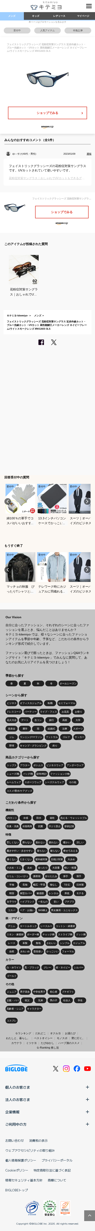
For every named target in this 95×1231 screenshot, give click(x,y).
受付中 (17, 30)
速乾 (52, 818)
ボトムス (38, 765)
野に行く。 (78, 1038)
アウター (25, 765)
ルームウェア (14, 782)
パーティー (31, 711)
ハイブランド (27, 901)
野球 (11, 745)
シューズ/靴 (13, 773)
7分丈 (67, 884)
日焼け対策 (57, 859)
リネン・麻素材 (15, 934)
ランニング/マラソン (31, 737)
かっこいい (52, 951)
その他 (72, 782)
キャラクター (34, 1008)
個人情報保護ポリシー (20, 1160)
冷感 (25, 818)
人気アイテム (47, 30)
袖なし (53, 884)
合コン (38, 720)
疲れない (54, 842)
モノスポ (62, 1038)
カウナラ (16, 1043)
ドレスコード (14, 711)
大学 (78, 720)
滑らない (27, 842)
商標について (57, 1180)
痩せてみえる (70, 850)
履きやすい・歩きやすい (20, 850)
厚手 (65, 876)
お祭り (78, 711)
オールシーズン (68, 683)
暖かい (66, 842)
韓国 (11, 893)
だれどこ (40, 1033)
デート (24, 720)
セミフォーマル (66, 703)
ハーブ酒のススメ (69, 1043)
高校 (64, 720)
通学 (25, 728)
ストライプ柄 (65, 934)
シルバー (79, 967)
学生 (80, 1000)
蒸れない (40, 842)
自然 (11, 951)
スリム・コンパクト (17, 876)
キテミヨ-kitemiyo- (17, 315)
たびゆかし (47, 1043)
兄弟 (40, 1000)
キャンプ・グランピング (33, 745)
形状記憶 (69, 826)
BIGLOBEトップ (16, 1190)
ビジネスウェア (54, 765)
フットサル (52, 737)
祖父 (27, 1000)
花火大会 (12, 720)
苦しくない (13, 842)
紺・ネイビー (63, 967)
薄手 (78, 876)
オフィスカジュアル (31, 703)
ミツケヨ (31, 1043)
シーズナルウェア (54, 782)
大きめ (71, 859)
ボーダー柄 (33, 934)
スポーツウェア (33, 782)
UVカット (12, 818)
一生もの (43, 901)
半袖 (11, 884)
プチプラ (69, 901)
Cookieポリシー (16, 1170)
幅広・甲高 (39, 884)
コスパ (11, 910)
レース (11, 943)
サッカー (79, 737)
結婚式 (51, 728)
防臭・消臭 (13, 826)
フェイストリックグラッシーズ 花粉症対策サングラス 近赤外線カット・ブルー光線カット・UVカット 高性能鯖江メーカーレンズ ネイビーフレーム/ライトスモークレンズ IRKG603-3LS (47, 325)
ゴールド (12, 976)
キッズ (35, 16)
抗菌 (40, 826)
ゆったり (43, 867)
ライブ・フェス (48, 711)
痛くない (12, 859)
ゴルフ (66, 737)
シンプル (65, 943)
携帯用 (36, 876)
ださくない (26, 859)
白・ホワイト (14, 967)
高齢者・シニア (15, 1008)
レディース (59, 16)
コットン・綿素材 (65, 926)
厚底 (67, 893)
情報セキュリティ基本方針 (23, 1180)
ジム (11, 737)
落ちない (42, 850)
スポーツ (78, 728)
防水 (38, 818)
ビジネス (12, 703)
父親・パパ (13, 1000)
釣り (55, 745)
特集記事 (78, 30)
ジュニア (12, 991)
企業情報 (12, 1111)
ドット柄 (81, 934)
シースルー (46, 926)
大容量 (56, 867)
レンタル (54, 893)
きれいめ (25, 951)
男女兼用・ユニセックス (64, 910)
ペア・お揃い (27, 910)
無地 (38, 943)
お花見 (65, 711)
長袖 (25, 884)
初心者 (53, 991)
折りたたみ (51, 876)
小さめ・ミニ (14, 867)
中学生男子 (39, 991)
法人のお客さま (17, 1099)
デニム (11, 926)
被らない (55, 850)
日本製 (80, 884)
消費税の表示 (38, 1140)
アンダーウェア (75, 765)
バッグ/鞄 (28, 773)
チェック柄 (48, 934)
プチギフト (68, 991)
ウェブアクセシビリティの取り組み (30, 1150)
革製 (25, 943)
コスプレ (12, 1020)
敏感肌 (40, 893)
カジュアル (79, 943)
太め (29, 867)
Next (87, 501)
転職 (50, 703)
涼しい (80, 842)
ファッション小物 (60, 773)
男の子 (53, 1000)
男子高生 (25, 991)
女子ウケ (12, 901)
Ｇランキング (23, 1033)
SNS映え (43, 910)
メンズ (11, 16)
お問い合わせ (14, 1140)
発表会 (11, 728)
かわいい (51, 943)
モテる (80, 893)
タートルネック (28, 926)
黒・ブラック (32, 967)
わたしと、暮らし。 (18, 1038)
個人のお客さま (17, 1087)
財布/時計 (41, 773)
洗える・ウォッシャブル (73, 818)
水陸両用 (27, 826)
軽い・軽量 (70, 867)
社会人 (66, 1000)
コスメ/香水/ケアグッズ (19, 790)
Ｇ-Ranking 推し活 (47, 1047)
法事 (64, 728)
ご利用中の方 (16, 1124)
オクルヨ (55, 1033)
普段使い (38, 951)
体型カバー (26, 893)
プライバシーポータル (57, 1160)
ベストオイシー (43, 1038)
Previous (7, 501)
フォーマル (68, 951)
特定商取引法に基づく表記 (52, 1170)
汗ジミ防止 (55, 826)
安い (56, 901)
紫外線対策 (41, 859)
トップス (12, 765)
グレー (47, 967)
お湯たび (70, 1033)
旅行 (51, 720)
